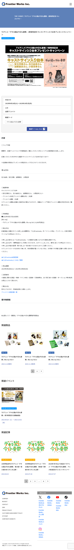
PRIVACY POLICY (7, 510)
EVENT (21, 16)
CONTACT (5, 504)
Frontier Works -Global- (50, 503)
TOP (15, 16)
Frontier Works (58, 502)
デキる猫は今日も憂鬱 (14, 122)
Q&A (3, 507)
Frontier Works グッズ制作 (41, 513)
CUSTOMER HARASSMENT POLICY (12, 513)
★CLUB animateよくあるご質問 (12, 260)
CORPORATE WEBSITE (8, 519)
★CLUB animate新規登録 (9, 257)
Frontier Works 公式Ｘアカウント (41, 504)
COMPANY (5, 498)
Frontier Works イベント (41, 522)
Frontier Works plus (58, 508)
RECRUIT (4, 501)
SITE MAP (5, 516)
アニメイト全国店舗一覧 (9, 292)
